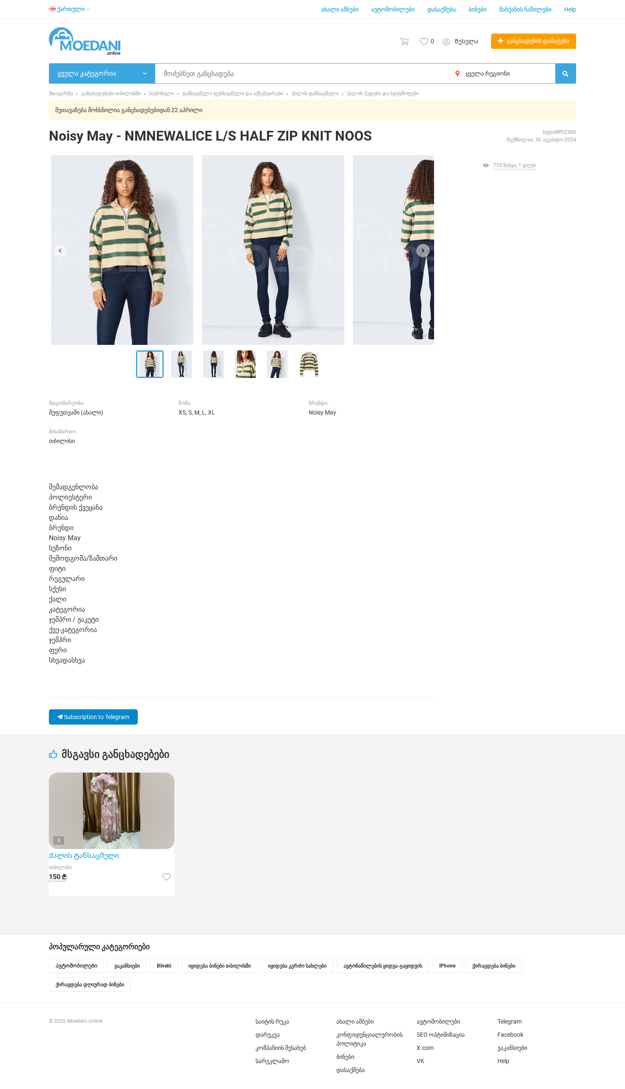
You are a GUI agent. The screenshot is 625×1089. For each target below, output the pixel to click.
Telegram (509, 1021)
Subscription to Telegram (95, 717)
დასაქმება (441, 9)
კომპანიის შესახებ (281, 1047)
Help (570, 9)
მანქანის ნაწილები (525, 9)
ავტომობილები (393, 9)
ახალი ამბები (339, 9)
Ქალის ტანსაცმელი (84, 856)
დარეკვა (268, 1034)
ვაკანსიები (512, 1047)
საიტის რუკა (272, 1021)
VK (420, 1061)
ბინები (477, 9)
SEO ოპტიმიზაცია (441, 1034)
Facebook (510, 1034)
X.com (425, 1047)
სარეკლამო (272, 1061)
